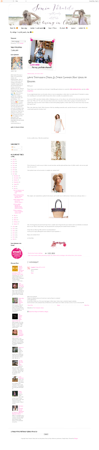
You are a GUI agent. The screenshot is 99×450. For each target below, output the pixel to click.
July (15, 186)
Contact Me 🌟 (83, 28)
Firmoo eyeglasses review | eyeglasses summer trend (18, 211)
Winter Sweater (20, 392)
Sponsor (73, 28)
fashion (39, 255)
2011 (14, 237)
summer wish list (56, 255)
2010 (14, 239)
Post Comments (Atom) (38, 308)
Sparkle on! (21, 347)
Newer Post (30, 305)
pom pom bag (44, 255)
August (15, 184)
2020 (14, 167)
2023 (14, 161)
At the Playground (21, 377)
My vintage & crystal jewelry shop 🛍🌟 (22, 32)
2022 (14, 163)
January (15, 224)
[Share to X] (51, 253)
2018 (14, 172)
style (51, 255)
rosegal (48, 255)
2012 (14, 235)
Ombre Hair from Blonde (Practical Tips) (21, 301)
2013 (14, 233)
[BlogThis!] (50, 253)
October (16, 180)
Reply (32, 273)
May (15, 215)
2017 (14, 174)
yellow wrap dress (78, 255)
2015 (14, 228)
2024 (14, 159)
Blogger (76, 438)
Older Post (86, 305)
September (16, 182)
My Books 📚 (64, 28)
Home (58, 305)
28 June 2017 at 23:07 (40, 267)
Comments (15, 149)
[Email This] (48, 253)
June (15, 188)
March (15, 219)
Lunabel (33, 267)
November (16, 178)
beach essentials (34, 255)
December (16, 176)
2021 (14, 165)
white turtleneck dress (75, 89)
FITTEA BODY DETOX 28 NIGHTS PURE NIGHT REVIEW (18, 206)
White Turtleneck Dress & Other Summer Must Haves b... (19, 196)
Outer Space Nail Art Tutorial (21, 285)
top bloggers (62, 255)
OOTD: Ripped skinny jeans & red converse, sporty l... (18, 201)
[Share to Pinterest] (54, 253)
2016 (14, 226)
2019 (14, 169)
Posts (14, 147)
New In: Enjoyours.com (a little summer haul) (19, 191)
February (16, 221)
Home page (24, 28)
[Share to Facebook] (53, 253)
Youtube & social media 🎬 (37, 28)
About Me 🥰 (14, 28)
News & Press (53, 28)
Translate (21, 43)
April (15, 217)
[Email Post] (46, 253)
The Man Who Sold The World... (21, 362)
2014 (14, 230)
